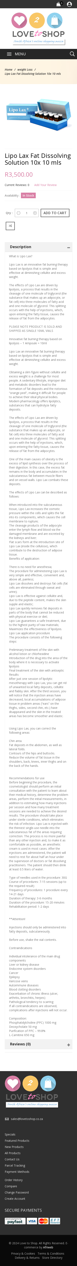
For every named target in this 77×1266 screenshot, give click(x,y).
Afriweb (48, 1247)
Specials (10, 1134)
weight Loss (24, 69)
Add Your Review (45, 185)
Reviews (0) (20, 1043)
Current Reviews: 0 (17, 185)
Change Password (17, 1192)
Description (20, 246)
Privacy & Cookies (23, 1253)
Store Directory (52, 1258)
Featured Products (17, 1141)
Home (8, 69)
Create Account (15, 1199)
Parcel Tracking (15, 1165)
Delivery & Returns (27, 1258)
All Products (13, 1153)
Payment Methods (17, 1172)
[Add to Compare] (10, 226)
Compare (11, 1186)
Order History (14, 1180)
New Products (14, 1147)
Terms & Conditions (51, 1253)
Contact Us (12, 1159)
